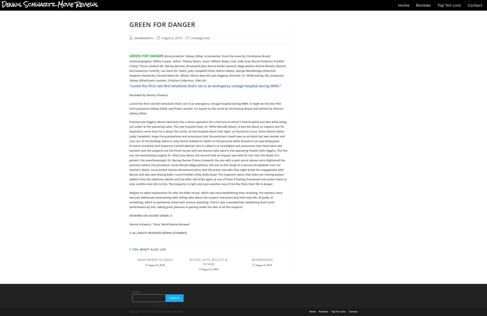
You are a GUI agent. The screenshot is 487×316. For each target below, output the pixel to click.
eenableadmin (143, 38)
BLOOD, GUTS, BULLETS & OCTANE (208, 262)
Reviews (423, 5)
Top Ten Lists (449, 5)
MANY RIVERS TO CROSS (155, 260)
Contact (475, 5)
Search (136, 292)
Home (403, 5)
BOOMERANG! (262, 260)
